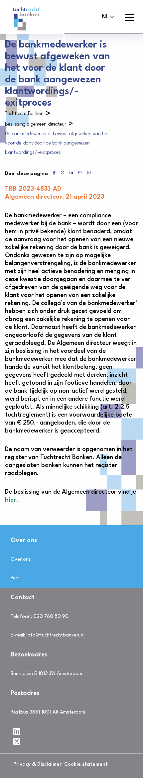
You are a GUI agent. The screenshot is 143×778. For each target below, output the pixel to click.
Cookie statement (86, 764)
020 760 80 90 (51, 616)
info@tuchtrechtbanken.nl (55, 635)
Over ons (21, 559)
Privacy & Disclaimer (37, 764)
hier (10, 500)
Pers (15, 578)
